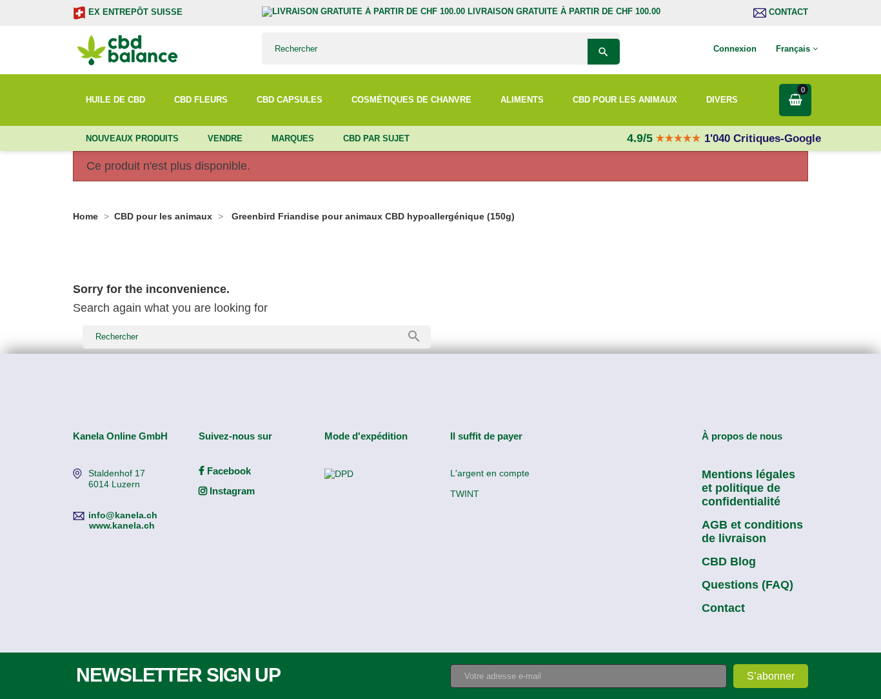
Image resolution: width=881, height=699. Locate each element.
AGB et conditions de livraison (752, 531)
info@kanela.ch (122, 515)
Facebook (227, 470)
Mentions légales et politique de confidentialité (748, 488)
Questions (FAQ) (747, 584)
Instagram (231, 490)
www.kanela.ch (122, 525)
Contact (787, 12)
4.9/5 (641, 138)
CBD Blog (729, 561)
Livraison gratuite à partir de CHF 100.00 (562, 11)
